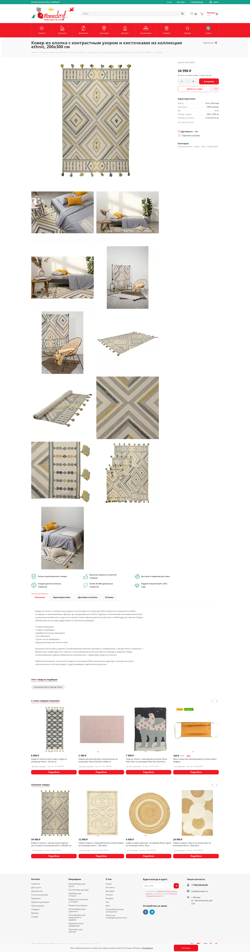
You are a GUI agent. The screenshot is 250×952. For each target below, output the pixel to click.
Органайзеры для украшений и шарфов (76, 917)
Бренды (35, 913)
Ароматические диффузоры (75, 924)
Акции (109, 883)
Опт (107, 902)
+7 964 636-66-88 (196, 2)
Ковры (196, 146)
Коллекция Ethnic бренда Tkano (48, 687)
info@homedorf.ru (199, 891)
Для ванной (37, 891)
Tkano (208, 103)
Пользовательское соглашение (114, 910)
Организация (37, 905)
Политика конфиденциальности (116, 916)
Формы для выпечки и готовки (78, 900)
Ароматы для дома (40, 902)
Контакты (110, 887)
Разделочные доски (77, 905)
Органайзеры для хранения (76, 910)
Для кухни (36, 887)
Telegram (152, 912)
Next (216, 701)
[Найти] (182, 13)
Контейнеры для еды (78, 889)
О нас (109, 879)
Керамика (35, 898)
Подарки (35, 909)
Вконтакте (145, 912)
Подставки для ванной (75, 930)
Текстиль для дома (185, 146)
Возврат (109, 898)
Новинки (35, 883)
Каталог (35, 879)
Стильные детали (39, 894)
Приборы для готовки (74, 894)
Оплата (109, 894)
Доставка (110, 891)
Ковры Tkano (212, 146)
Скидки (34, 916)
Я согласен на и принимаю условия (161, 893)
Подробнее (147, 948)
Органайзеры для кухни (76, 884)
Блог (108, 905)
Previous (212, 701)
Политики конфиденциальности (161, 895)
